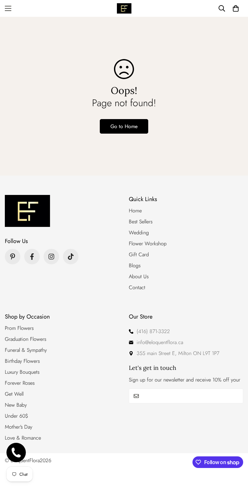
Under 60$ (16, 416)
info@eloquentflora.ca (160, 342)
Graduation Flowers (25, 339)
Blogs (134, 265)
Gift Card (139, 254)
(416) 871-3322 (153, 331)
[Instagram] (51, 256)
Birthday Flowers (22, 361)
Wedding (139, 232)
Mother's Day (18, 427)
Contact (137, 287)
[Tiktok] (70, 256)
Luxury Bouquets (22, 372)
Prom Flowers (19, 328)
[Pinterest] (12, 256)
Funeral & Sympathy (26, 350)
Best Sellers (140, 221)
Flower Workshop (148, 243)
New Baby (16, 405)
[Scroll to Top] (235, 452)
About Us (139, 276)
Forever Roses (20, 383)
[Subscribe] (236, 396)
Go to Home (124, 126)
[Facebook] (32, 256)
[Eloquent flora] (124, 8)
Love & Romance (23, 438)
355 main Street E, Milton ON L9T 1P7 (178, 353)
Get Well (14, 394)
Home (135, 210)
